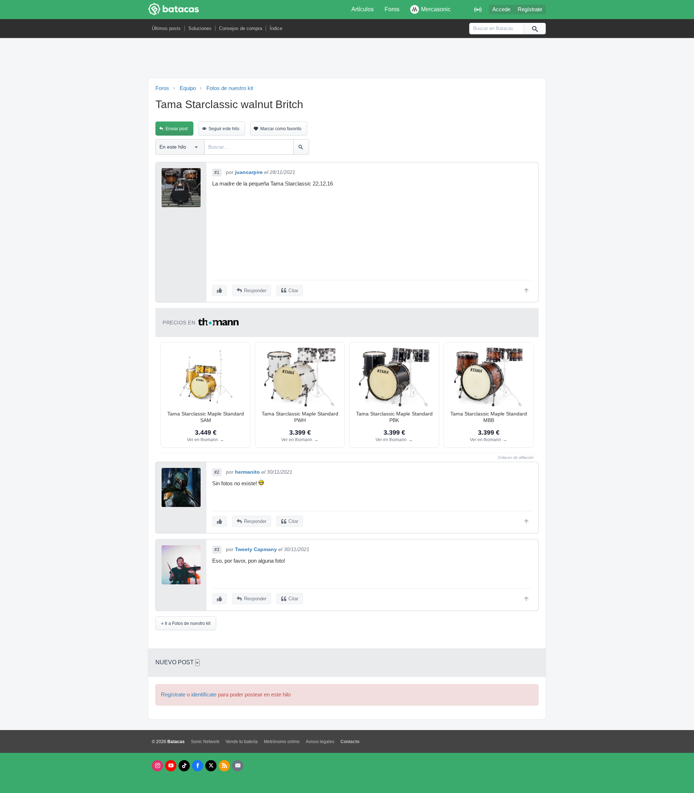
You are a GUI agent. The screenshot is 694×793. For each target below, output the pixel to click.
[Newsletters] (237, 765)
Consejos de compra (240, 28)
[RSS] (224, 765)
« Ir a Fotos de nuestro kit (185, 623)
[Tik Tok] (184, 765)
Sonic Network (205, 741)
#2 (216, 472)
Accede (501, 9)
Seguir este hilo (224, 128)
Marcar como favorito (280, 128)
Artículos (362, 9)
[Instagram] (157, 765)
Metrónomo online (282, 741)
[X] (211, 765)
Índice (276, 28)
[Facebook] (197, 765)
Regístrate (530, 9)
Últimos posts (166, 28)
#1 (216, 172)
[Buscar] (534, 28)
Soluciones (199, 28)
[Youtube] (170, 765)
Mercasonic (436, 9)
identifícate (204, 695)
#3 (216, 549)
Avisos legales (320, 741)
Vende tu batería (242, 741)
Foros (392, 9)
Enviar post (177, 128)
